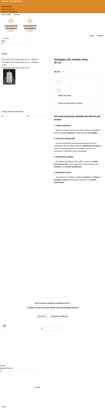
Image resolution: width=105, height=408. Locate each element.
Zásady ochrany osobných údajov (14, 341)
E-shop (4, 54)
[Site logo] (11, 25)
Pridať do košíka (64, 95)
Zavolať (41, 316)
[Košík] (2, 50)
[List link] (17, 328)
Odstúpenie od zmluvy (10, 349)
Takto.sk (31, 363)
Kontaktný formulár (59, 316)
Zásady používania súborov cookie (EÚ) (16, 345)
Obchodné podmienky (10, 337)
